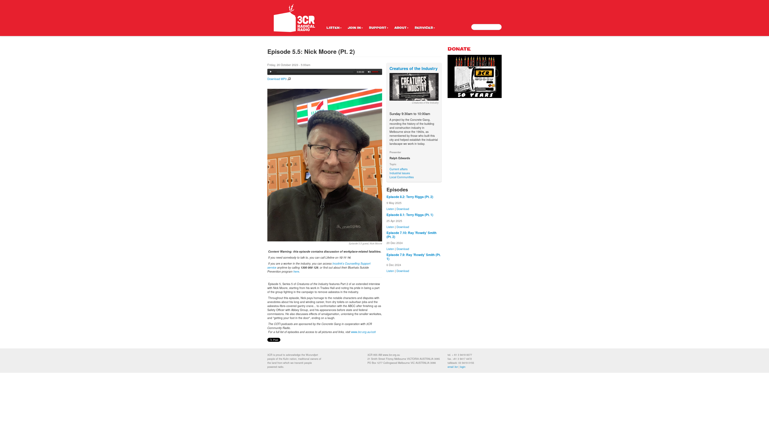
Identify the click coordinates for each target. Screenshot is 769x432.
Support (377, 28)
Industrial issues (400, 173)
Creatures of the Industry (414, 68)
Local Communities (402, 177)
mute (369, 72)
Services (424, 28)
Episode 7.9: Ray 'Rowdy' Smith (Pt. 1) (414, 256)
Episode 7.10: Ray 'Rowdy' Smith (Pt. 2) (412, 234)
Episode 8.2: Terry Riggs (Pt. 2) (410, 196)
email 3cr (453, 367)
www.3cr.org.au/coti (363, 332)
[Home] (294, 18)
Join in (354, 28)
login (462, 367)
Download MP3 (277, 79)
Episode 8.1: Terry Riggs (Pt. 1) (410, 214)
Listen (333, 28)
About (400, 28)
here (296, 271)
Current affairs (399, 169)
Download (403, 209)
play (270, 72)
